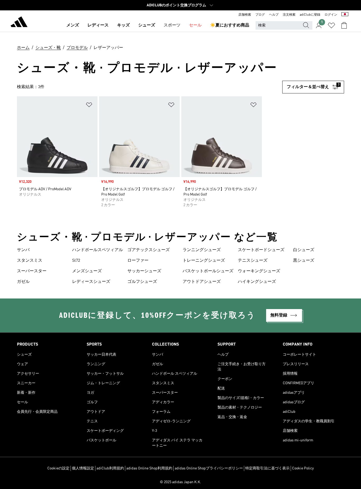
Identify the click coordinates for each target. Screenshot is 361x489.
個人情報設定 (83, 468)
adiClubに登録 (310, 14)
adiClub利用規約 (110, 468)
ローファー (138, 261)
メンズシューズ (87, 271)
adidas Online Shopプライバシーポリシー (209, 468)
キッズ (123, 25)
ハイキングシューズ (257, 282)
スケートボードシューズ (261, 250)
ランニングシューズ (202, 250)
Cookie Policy (303, 468)
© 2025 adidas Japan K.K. (180, 482)
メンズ (72, 25)
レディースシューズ (91, 282)
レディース (98, 25)
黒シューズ (303, 261)
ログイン (331, 14)
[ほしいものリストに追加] (89, 106)
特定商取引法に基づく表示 (267, 468)
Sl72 (76, 261)
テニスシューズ (252, 261)
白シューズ (303, 250)
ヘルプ (274, 14)
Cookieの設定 (58, 468)
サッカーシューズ (144, 271)
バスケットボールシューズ (208, 271)
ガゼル (23, 282)
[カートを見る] (344, 25)
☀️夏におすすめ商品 (229, 25)
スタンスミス (29, 261)
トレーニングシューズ (204, 261)
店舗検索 (244, 14)
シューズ (146, 25)
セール (195, 25)
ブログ (260, 14)
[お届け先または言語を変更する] (344, 15)
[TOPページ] (19, 22)
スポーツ (172, 25)
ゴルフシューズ (142, 282)
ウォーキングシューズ (259, 271)
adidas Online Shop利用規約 (149, 468)
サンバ (23, 250)
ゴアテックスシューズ (148, 250)
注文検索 (289, 14)
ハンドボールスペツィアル (97, 250)
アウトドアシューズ (202, 282)
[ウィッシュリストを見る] (331, 25)
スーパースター (32, 271)
